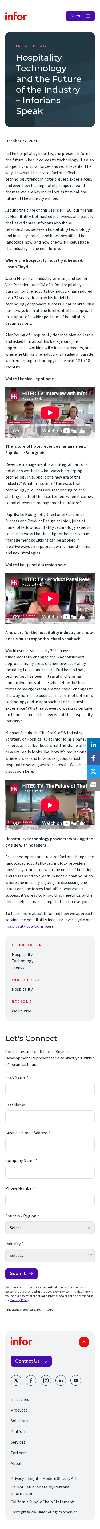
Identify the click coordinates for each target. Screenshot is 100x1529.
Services (18, 1442)
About (16, 1464)
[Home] (16, 16)
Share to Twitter (93, 771)
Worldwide (21, 1011)
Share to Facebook (93, 758)
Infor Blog (31, 46)
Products (19, 1410)
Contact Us (27, 1361)
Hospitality (22, 955)
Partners (19, 1453)
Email (93, 784)
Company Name (19, 1160)
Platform (19, 1432)
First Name (15, 1077)
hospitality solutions (24, 926)
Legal (33, 1479)
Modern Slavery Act (59, 1479)
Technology (22, 961)
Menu (76, 16)
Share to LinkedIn (93, 744)
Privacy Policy (19, 1300)
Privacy (17, 1479)
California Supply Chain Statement (42, 1502)
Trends (18, 967)
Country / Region (20, 1216)
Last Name (15, 1105)
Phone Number (19, 1188)
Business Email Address (26, 1133)
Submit (18, 1273)
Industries (20, 1400)
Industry (13, 1244)
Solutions (19, 1421)
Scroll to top (84, 1342)
